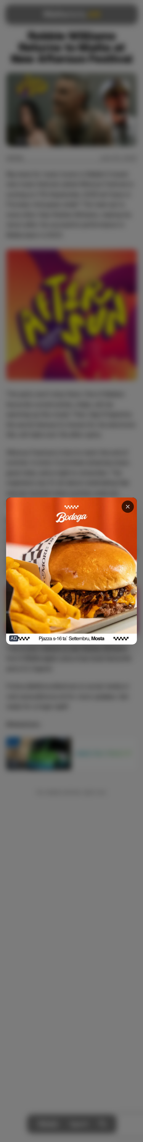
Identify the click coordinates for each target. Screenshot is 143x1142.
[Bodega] (71, 571)
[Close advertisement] (128, 507)
